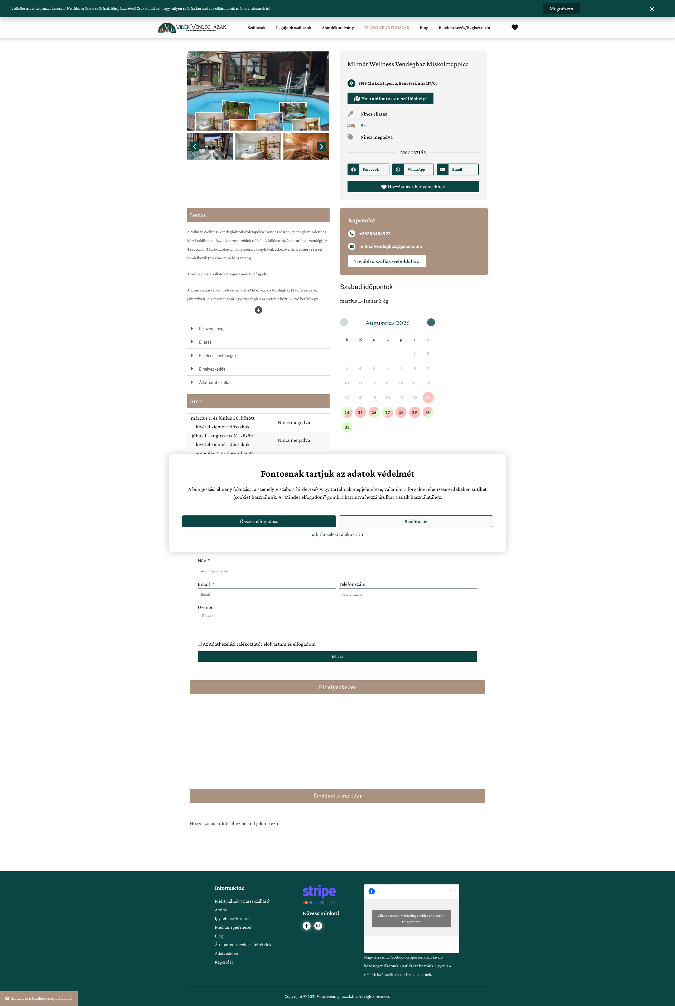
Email (204, 584)
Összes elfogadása (259, 521)
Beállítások (416, 521)
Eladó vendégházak (386, 27)
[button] (194, 146)
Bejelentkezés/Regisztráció (464, 27)
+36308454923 (375, 233)
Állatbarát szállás (215, 382)
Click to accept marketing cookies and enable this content (411, 918)
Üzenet (206, 607)
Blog (424, 27)
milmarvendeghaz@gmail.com (390, 246)
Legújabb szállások (293, 27)
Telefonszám (352, 584)
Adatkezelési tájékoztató (337, 534)
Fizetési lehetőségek (218, 355)
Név (202, 560)
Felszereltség (211, 328)
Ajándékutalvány (338, 27)
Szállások (257, 27)
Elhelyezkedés (212, 369)
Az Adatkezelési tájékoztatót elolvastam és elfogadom (259, 644)
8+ (363, 125)
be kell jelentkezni (260, 823)
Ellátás (205, 342)
